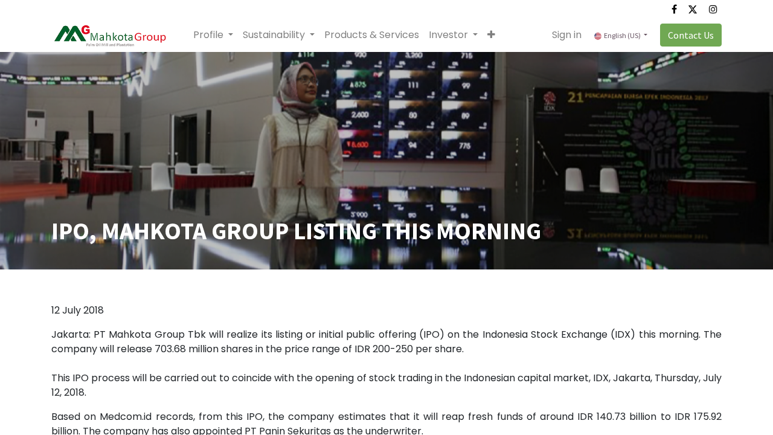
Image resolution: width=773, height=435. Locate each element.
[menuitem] (371, 35)
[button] (491, 35)
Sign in (567, 35)
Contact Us (691, 35)
